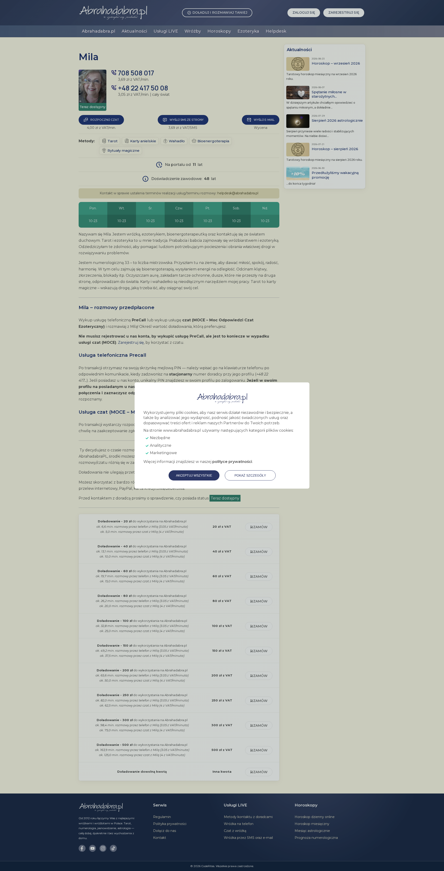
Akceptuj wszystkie (194, 475)
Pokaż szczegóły (250, 475)
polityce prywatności (232, 461)
